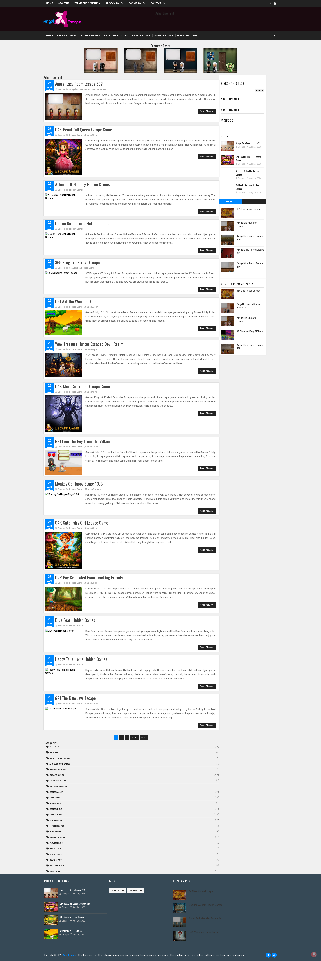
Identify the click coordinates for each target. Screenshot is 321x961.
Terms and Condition (87, 3)
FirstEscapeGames (59, 786)
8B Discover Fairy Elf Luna (250, 331)
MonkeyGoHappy (93, 489)
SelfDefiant (56, 860)
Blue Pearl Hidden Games (75, 620)
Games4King (91, 135)
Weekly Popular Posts (230, 202)
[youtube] (275, 3)
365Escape (74, 268)
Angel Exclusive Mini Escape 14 (205, 918)
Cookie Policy (137, 3)
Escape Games (67, 35)
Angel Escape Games (60, 764)
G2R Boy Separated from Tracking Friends (89, 577)
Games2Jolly (91, 307)
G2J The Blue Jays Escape (75, 698)
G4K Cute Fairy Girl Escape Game (81, 522)
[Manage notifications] (314, 954)
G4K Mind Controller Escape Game (82, 386)
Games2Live (55, 798)
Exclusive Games (116, 35)
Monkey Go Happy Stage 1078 (79, 483)
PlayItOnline (56, 843)
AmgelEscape (163, 35)
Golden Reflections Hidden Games (82, 223)
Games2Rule (91, 583)
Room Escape (56, 854)
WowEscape (91, 349)
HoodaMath (55, 832)
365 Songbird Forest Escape (77, 262)
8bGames (54, 752)
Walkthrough (187, 35)
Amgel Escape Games (79, 89)
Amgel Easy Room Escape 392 (79, 83)
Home (49, 3)
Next (143, 737)
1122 (134, 737)
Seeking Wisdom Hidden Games (205, 905)
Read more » (207, 111)
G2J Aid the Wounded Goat (76, 301)
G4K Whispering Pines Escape (204, 932)
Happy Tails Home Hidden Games (81, 659)
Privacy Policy (114, 3)
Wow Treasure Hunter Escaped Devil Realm (89, 344)
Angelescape (141, 35)
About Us (63, 3)
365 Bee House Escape (249, 209)
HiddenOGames (57, 826)
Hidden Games (90, 35)
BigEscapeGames (58, 769)
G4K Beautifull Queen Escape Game (83, 129)
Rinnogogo (55, 849)
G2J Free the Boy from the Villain (82, 441)
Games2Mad (55, 803)
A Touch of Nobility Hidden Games (82, 184)
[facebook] (270, 3)
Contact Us (158, 3)
